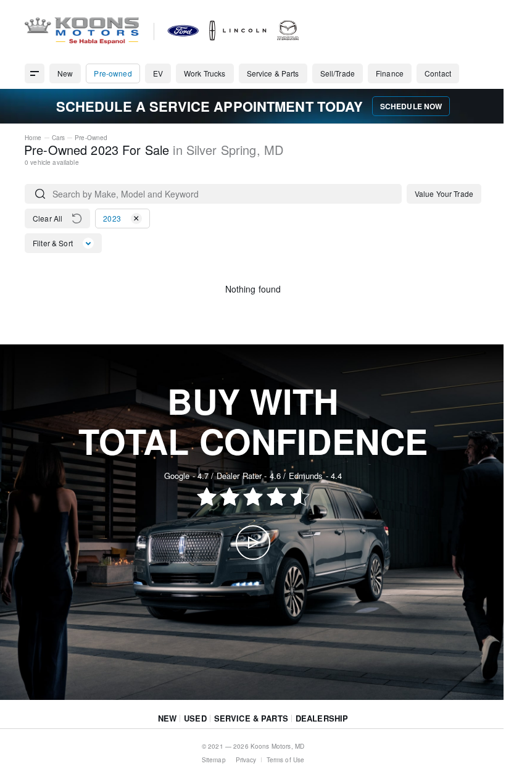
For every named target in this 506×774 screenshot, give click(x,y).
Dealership (322, 718)
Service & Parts (251, 718)
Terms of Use (286, 759)
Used (195, 718)
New (167, 718)
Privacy (246, 759)
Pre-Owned (91, 137)
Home (33, 137)
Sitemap (214, 759)
